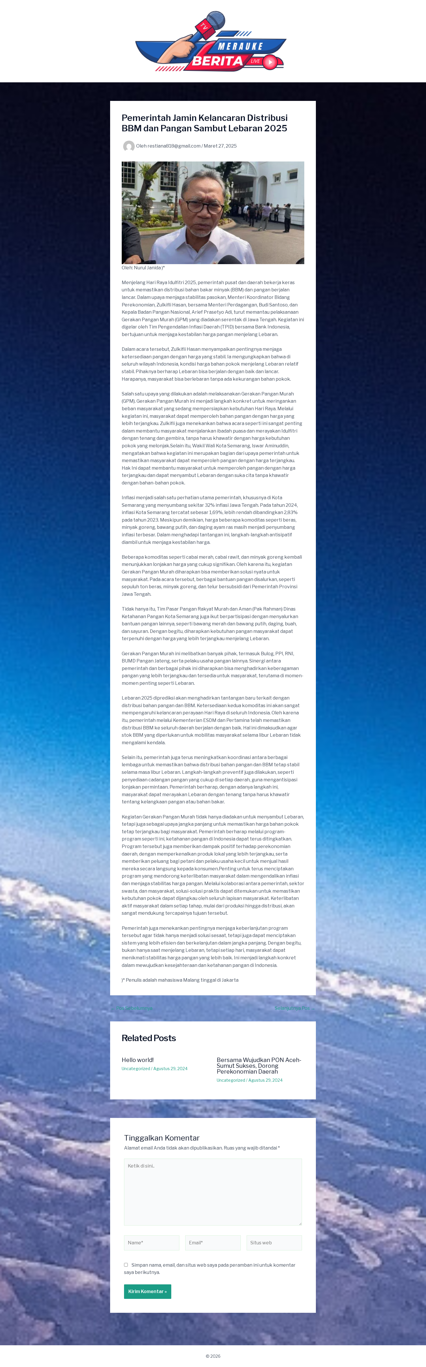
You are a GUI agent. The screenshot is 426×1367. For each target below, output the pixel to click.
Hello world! (138, 1059)
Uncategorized (136, 1068)
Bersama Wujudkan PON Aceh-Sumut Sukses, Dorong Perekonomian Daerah (259, 1065)
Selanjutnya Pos (295, 1008)
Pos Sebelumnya (131, 1008)
